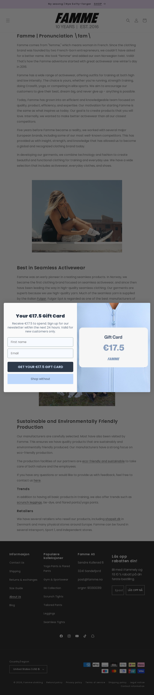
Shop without (40, 379)
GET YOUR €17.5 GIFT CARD (40, 366)
